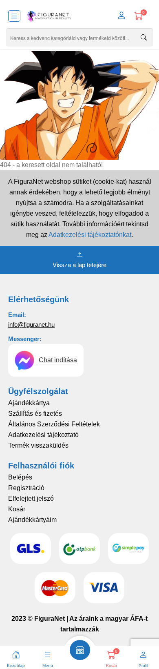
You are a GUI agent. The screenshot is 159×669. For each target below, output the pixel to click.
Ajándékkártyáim (32, 519)
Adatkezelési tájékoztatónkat (90, 234)
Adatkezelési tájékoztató (43, 434)
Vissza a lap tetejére (79, 264)
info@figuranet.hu (31, 324)
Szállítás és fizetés (35, 413)
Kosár (16, 509)
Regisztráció (26, 487)
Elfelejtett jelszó (31, 498)
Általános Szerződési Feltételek (54, 424)
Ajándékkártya (29, 402)
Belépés (20, 477)
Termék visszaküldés (38, 445)
